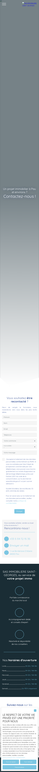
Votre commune (10, 441)
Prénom (7, 417)
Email (6, 429)
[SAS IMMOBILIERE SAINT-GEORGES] (29, 4)
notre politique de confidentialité (14, 757)
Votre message (9, 453)
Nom (5, 423)
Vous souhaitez (7, 445)
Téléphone (7, 435)
